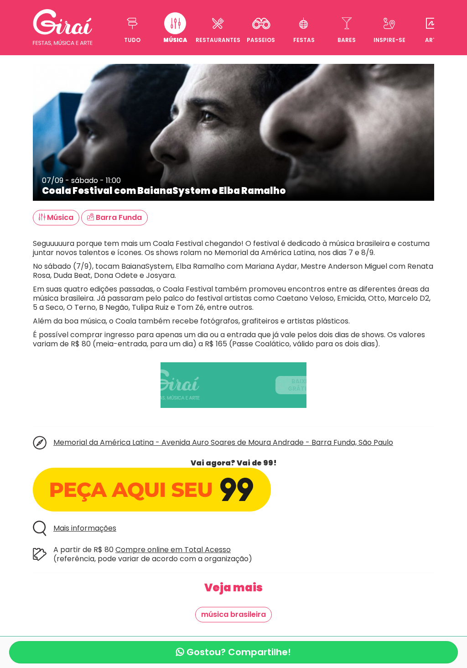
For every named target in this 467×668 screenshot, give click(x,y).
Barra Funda (118, 217)
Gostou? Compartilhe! (237, 652)
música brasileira (233, 614)
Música (59, 217)
